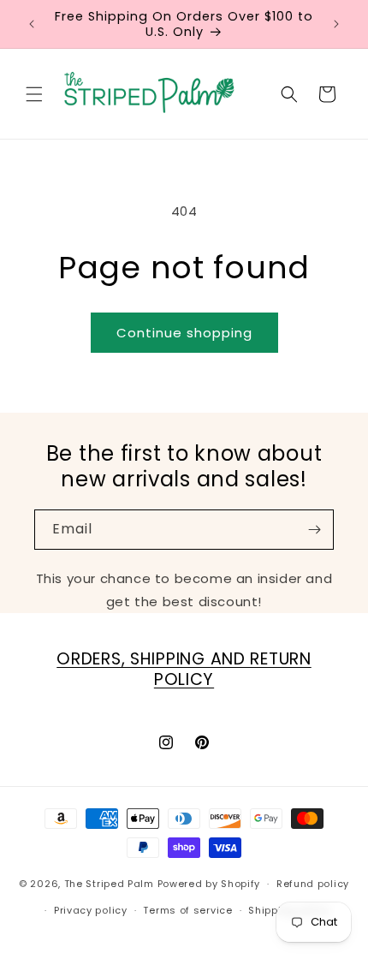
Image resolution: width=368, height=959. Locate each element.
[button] (34, 94)
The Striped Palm (109, 883)
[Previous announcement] (31, 24)
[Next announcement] (336, 24)
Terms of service (187, 910)
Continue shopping (184, 333)
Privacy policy (91, 910)
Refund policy (312, 883)
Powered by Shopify (209, 883)
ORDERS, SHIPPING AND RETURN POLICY (183, 669)
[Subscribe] (314, 529)
